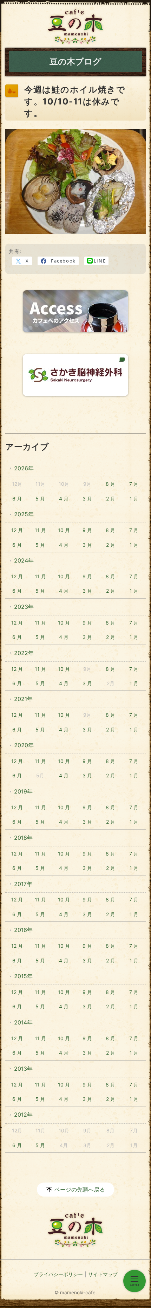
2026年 (24, 468)
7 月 (133, 484)
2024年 (24, 560)
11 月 (40, 530)
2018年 (23, 837)
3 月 (87, 499)
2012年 (23, 1114)
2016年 (23, 929)
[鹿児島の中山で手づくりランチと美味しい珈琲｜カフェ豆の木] (75, 26)
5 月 (40, 499)
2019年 (23, 791)
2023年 (24, 606)
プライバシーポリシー (58, 1274)
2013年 (23, 1068)
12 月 (17, 530)
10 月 (64, 530)
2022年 (24, 652)
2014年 (23, 1022)
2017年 (23, 883)
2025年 (24, 514)
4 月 (63, 499)
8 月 (110, 484)
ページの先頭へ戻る (79, 1189)
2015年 (23, 976)
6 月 (17, 499)
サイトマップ (103, 1274)
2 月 (110, 499)
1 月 (134, 499)
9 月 (87, 530)
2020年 (24, 745)
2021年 (23, 698)
